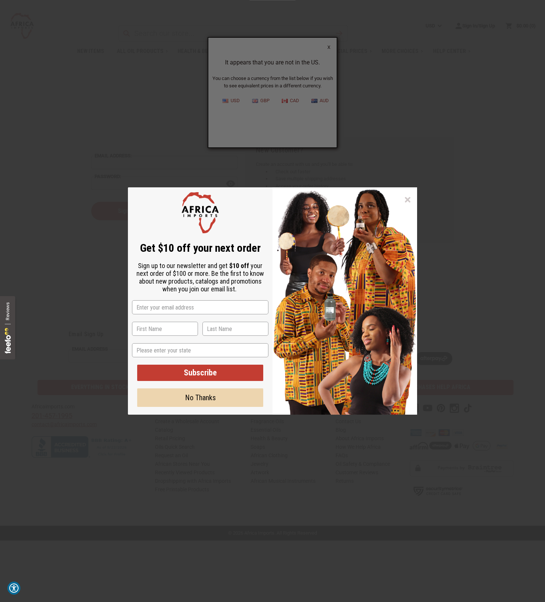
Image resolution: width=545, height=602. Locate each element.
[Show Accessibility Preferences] (13, 588)
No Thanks (200, 397)
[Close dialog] (408, 200)
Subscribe (200, 372)
